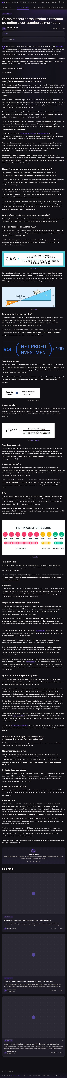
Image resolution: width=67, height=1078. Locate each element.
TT (63, 1075)
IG (53, 1075)
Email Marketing (43, 133)
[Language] (59, 2)
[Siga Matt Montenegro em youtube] (36, 861)
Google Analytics (19, 716)
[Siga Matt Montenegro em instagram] (30, 861)
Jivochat (35, 557)
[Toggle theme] (63, 2)
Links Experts (35, 440)
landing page (30, 662)
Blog (30, 1075)
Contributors (36, 1075)
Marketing (6, 13)
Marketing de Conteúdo (28, 133)
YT (60, 1075)
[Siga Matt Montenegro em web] (27, 861)
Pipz (35, 309)
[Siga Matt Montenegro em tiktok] (40, 861)
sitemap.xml (10, 1071)
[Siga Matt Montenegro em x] (33, 861)
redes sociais (40, 631)
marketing (59, 46)
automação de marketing (19, 725)
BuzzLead (35, 268)
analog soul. (11, 1075)
